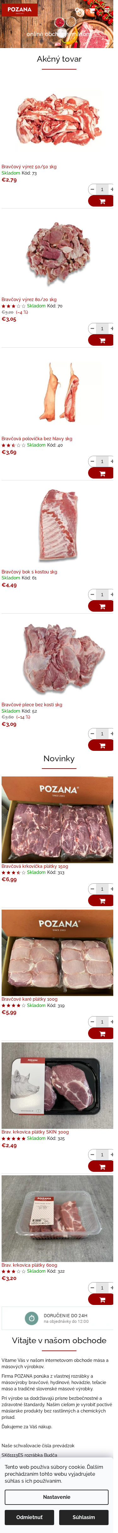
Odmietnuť (29, 1517)
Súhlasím (84, 1517)
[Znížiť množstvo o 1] (92, 189)
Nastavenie (56, 1497)
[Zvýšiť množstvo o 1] (112, 189)
